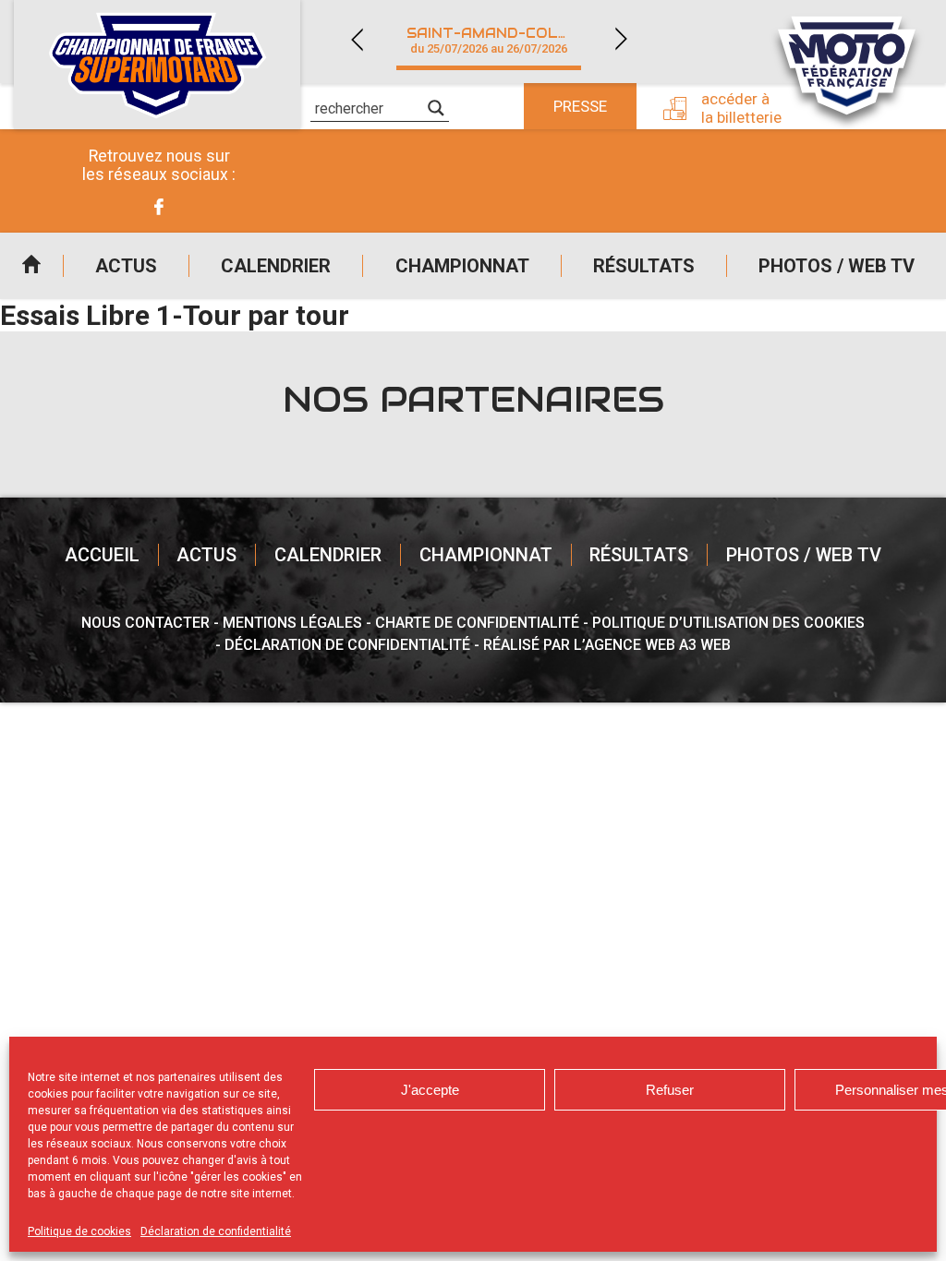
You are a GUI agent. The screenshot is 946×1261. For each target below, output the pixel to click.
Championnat (462, 266)
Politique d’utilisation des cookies (728, 622)
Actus (126, 266)
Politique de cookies (79, 1231)
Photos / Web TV (836, 266)
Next (621, 39)
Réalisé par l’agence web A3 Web (607, 645)
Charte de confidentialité (477, 622)
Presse (580, 106)
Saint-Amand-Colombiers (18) (499, 40)
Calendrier (276, 266)
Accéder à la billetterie (741, 108)
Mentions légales (292, 622)
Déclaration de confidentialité (215, 1231)
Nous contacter (145, 622)
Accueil (31, 266)
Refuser (670, 1090)
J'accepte (430, 1090)
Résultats (644, 266)
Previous (356, 39)
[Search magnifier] (436, 108)
